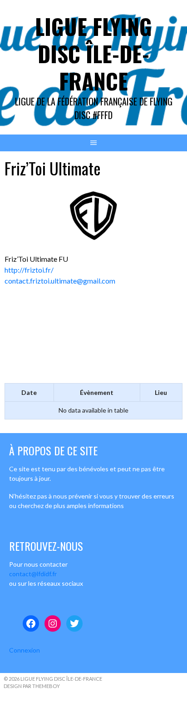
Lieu (161, 392)
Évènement (96, 392)
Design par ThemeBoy (32, 686)
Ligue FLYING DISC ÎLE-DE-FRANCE (93, 53)
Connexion (24, 650)
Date (29, 392)
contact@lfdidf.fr (33, 574)
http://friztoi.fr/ (29, 269)
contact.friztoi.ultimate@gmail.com (60, 280)
